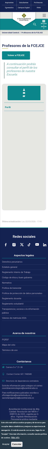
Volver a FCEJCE (16, 55)
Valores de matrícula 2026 (14, 318)
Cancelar (16, 444)
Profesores (38, 3)
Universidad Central (10, 33)
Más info (15, 437)
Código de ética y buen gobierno (17, 277)
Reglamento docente (11, 298)
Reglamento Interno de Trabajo (16, 272)
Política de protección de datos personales (22, 293)
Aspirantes (9, 3)
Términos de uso (10, 350)
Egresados (9, 8)
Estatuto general (9, 267)
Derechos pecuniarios (12, 262)
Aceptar (5, 444)
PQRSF (5, 339)
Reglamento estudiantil (12, 303)
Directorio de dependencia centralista (22, 381)
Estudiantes (23, 3)
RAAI (39, 8)
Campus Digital (24, 8)
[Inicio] (24, 19)
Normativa (6, 283)
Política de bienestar (11, 288)
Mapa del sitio (8, 345)
